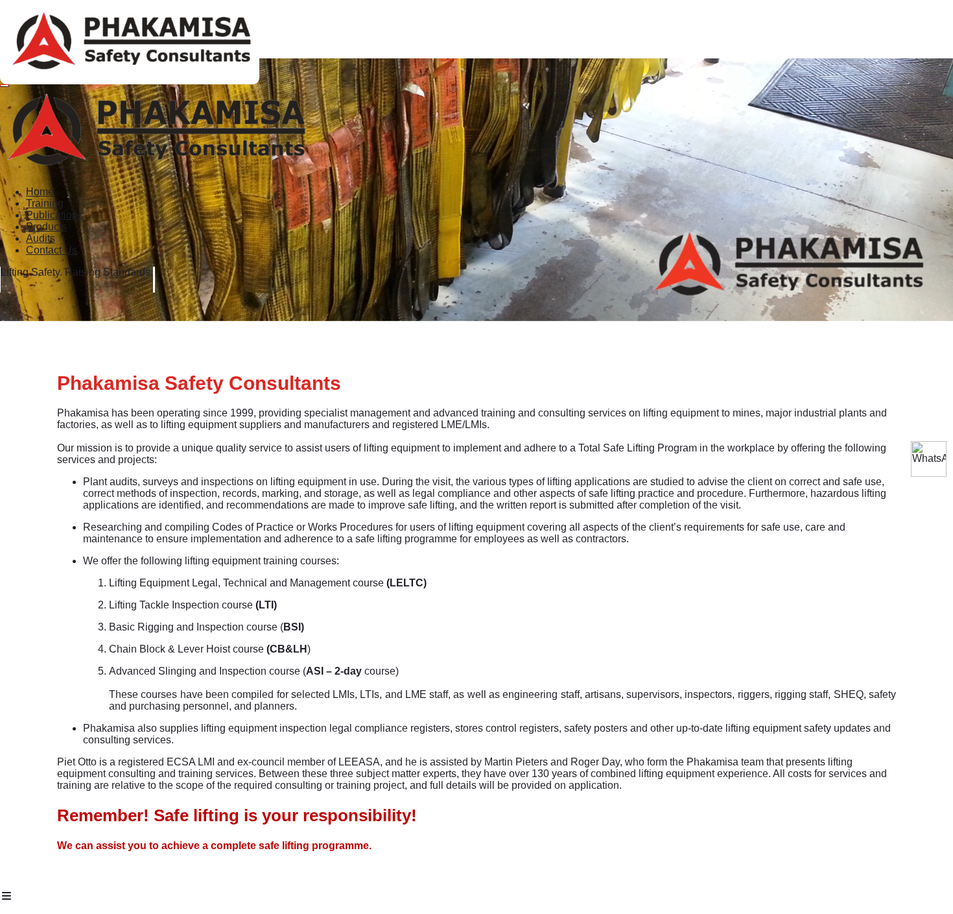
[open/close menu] (4, 85)
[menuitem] (40, 191)
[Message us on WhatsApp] (929, 459)
